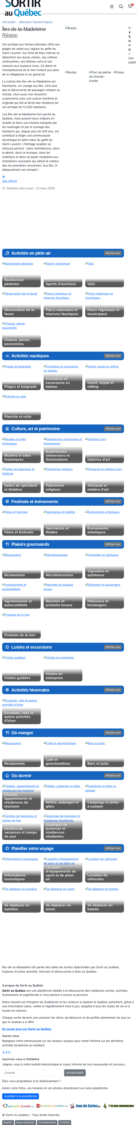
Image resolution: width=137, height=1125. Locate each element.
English (8, 1122)
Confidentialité (47, 1122)
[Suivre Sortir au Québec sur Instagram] (9, 1052)
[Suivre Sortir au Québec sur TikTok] (6, 1052)
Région (10, 35)
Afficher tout (113, 253)
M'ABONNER (74, 1072)
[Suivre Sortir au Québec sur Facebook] (3, 1052)
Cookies (65, 1122)
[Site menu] (111, 6)
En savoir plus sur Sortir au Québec (26, 1029)
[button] (130, 7)
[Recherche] (121, 6)
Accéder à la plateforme (21, 1096)
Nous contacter (25, 1122)
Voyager (8, 22)
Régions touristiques (36, 22)
